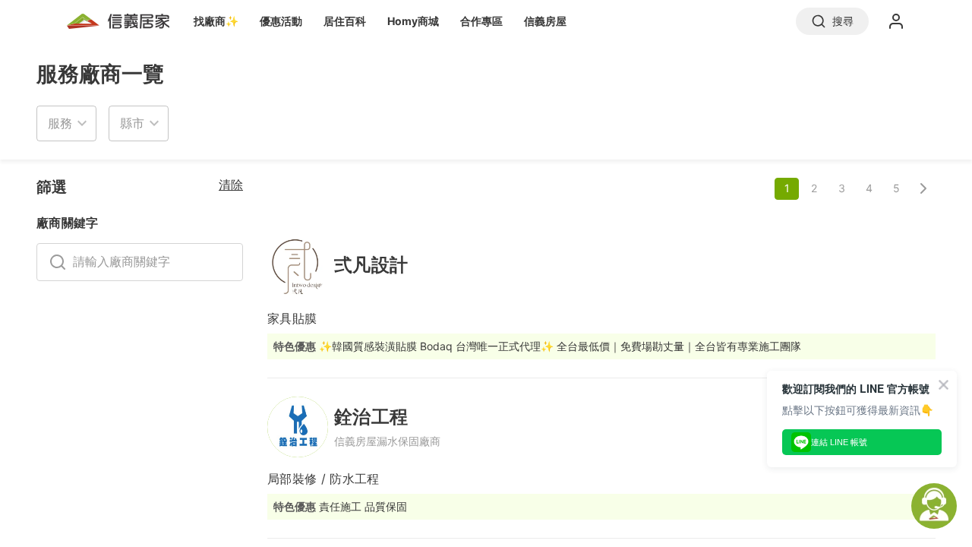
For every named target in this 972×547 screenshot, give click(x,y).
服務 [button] (60, 123)
